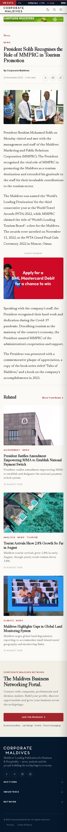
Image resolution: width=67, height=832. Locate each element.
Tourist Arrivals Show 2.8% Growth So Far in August (33, 545)
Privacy (10, 825)
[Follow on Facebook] (7, 774)
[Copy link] (60, 78)
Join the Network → (33, 717)
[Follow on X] (14, 774)
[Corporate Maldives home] (14, 9)
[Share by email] (53, 78)
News (7, 35)
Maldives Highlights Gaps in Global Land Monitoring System (33, 628)
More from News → (52, 398)
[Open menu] (60, 9)
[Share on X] (45, 78)
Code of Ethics (24, 825)
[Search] (54, 9)
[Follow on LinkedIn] (30, 774)
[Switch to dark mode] (48, 9)
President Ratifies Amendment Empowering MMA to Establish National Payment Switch (33, 460)
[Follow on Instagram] (22, 774)
